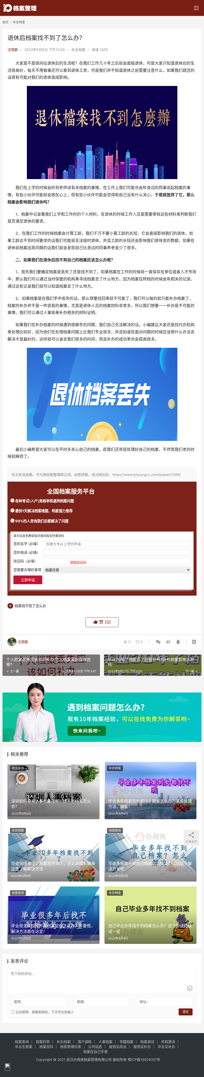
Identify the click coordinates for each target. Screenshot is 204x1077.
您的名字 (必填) (25, 543)
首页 (5, 22)
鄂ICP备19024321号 (144, 1059)
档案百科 (46, 1046)
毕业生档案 (23, 1046)
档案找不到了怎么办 (30, 606)
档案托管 (43, 1041)
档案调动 (147, 1041)
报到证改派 (117, 1046)
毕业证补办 (166, 1046)
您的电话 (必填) (25, 552)
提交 (186, 1012)
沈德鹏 (12, 49)
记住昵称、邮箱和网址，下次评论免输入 (44, 1012)
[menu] (196, 7)
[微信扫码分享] (158, 641)
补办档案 (78, 49)
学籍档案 (126, 1041)
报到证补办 (142, 1046)
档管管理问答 (70, 1046)
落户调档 (85, 1041)
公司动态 (95, 1046)
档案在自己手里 (95, 1051)
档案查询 (18, 768)
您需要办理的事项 (27, 570)
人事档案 (105, 1041)
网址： (145, 1002)
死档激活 (168, 1041)
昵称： (19, 1002)
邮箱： (82, 1002)
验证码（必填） (49, 561)
